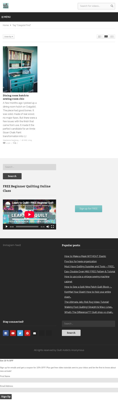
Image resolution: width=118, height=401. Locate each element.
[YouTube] (13, 333)
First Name (5, 376)
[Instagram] (42, 333)
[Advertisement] (83, 181)
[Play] (6, 226)
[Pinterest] (27, 333)
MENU (7, 17)
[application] (29, 214)
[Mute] (47, 226)
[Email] (34, 333)
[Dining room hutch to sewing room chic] (20, 69)
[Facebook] (6, 333)
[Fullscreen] (52, 226)
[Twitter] (20, 333)
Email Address (6, 386)
